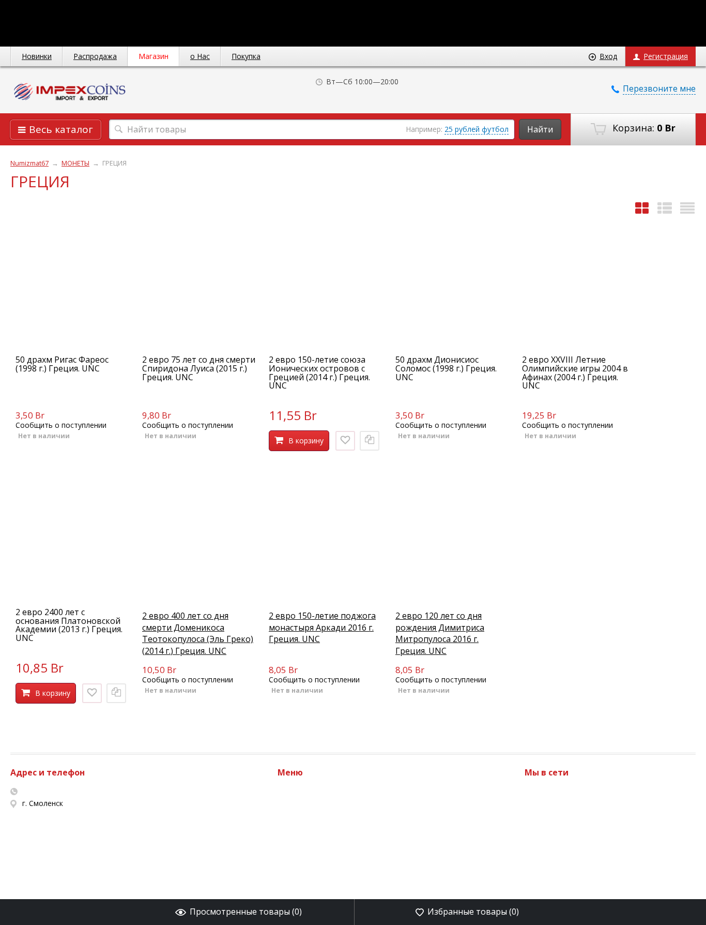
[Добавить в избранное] (345, 441)
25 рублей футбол (476, 129)
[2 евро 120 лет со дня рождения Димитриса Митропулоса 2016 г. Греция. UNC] (452, 593)
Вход (608, 56)
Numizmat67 (29, 163)
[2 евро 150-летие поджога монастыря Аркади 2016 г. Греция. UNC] (325, 593)
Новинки (37, 56)
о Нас (200, 56)
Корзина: (643, 128)
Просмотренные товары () (246, 911)
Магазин (153, 56)
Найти (540, 129)
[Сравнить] (369, 441)
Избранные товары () (473, 911)
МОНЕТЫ (75, 163)
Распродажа (95, 56)
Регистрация (665, 56)
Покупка (246, 56)
